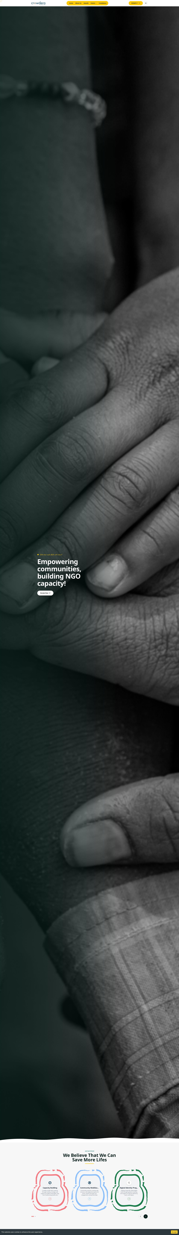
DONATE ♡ (134, 3)
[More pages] (146, 3)
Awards (86, 3)
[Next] (146, 1216)
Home (71, 3)
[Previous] (140, 1216)
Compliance (102, 3)
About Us (78, 3)
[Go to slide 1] (32, 1216)
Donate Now (44, 593)
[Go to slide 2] (35, 1216)
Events (93, 3)
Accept (174, 1232)
